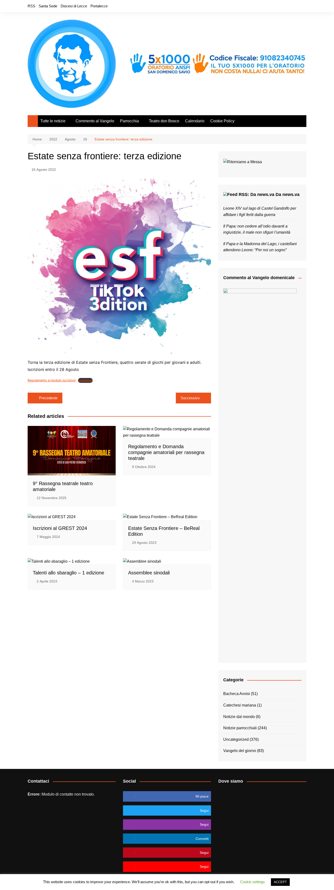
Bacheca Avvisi (236, 694)
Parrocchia (129, 121)
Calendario (194, 121)
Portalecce (99, 6)
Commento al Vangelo (95, 121)
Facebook (277, 6)
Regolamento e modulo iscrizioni (52, 380)
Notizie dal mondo (239, 717)
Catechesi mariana (239, 705)
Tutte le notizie (53, 121)
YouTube (302, 6)
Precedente (48, 398)
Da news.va (288, 194)
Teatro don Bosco (164, 121)
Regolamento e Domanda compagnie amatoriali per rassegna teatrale (166, 452)
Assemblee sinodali (149, 572)
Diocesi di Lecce (74, 6)
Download (85, 380)
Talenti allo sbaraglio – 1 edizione (68, 572)
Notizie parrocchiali (240, 728)
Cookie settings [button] (252, 882)
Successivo (190, 398)
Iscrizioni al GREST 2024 (60, 528)
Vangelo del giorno (239, 751)
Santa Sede (48, 6)
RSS (31, 6)
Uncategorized (236, 739)
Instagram (294, 6)
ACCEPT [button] (280, 882)
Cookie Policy (222, 121)
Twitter (286, 6)
